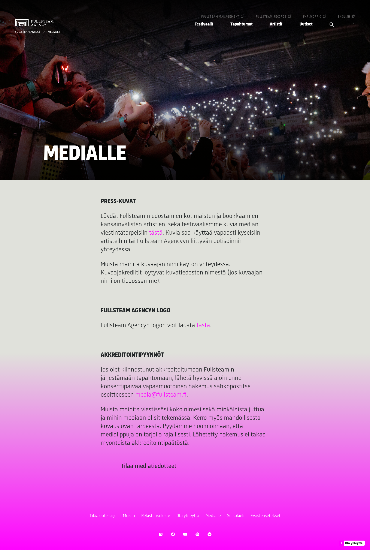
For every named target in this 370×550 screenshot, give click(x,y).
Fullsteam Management (220, 16)
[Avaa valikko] (353, 25)
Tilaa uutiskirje (103, 516)
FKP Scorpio (312, 16)
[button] (352, 543)
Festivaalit (204, 24)
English (344, 16)
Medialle (54, 32)
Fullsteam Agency (28, 32)
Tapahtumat (241, 24)
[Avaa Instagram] (161, 534)
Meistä (129, 516)
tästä (156, 233)
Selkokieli (235, 516)
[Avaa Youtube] (185, 534)
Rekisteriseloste (155, 516)
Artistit (276, 24)
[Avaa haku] (331, 25)
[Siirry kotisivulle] (34, 22)
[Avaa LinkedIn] (209, 534)
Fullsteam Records (271, 16)
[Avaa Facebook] (173, 534)
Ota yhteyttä (187, 516)
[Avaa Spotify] (197, 534)
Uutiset (306, 24)
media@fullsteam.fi (160, 395)
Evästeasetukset (265, 516)
